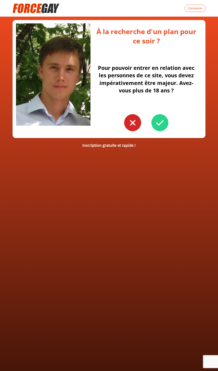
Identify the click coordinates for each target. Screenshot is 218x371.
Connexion (195, 8)
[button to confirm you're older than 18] (159, 122)
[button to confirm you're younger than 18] (132, 122)
